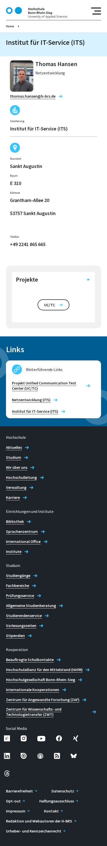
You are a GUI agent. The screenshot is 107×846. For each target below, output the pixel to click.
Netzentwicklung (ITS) (31, 399)
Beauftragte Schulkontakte (30, 659)
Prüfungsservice (20, 595)
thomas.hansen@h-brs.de (32, 96)
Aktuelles (14, 447)
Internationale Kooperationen (32, 689)
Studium (13, 457)
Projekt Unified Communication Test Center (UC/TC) (44, 385)
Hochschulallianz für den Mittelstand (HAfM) (44, 669)
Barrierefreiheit (19, 790)
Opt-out (13, 800)
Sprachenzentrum (22, 531)
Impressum (15, 810)
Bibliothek (15, 521)
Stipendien (15, 635)
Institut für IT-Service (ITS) (35, 411)
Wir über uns (16, 467)
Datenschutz (63, 790)
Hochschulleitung (21, 477)
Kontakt (51, 810)
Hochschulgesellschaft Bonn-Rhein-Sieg (40, 679)
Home (10, 26)
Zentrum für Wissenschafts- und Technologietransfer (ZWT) (33, 712)
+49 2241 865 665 (28, 244)
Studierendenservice (24, 615)
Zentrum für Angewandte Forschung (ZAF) (42, 699)
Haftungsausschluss (56, 800)
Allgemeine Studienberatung (31, 605)
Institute (13, 551)
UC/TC (49, 304)
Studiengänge (18, 575)
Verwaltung (16, 487)
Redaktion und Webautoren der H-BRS (39, 820)
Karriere (13, 497)
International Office (23, 541)
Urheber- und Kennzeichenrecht (33, 830)
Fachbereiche (17, 585)
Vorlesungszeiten (21, 625)
